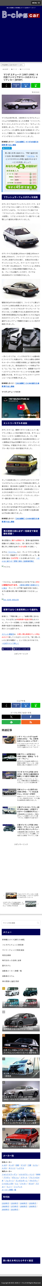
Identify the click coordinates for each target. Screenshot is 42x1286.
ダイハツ (12, 1168)
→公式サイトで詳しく (10, 643)
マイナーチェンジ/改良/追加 (13, 950)
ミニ (16, 1183)
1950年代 (32, 1203)
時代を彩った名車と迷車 (22, 649)
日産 (17, 1165)
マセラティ (33, 1180)
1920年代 (5, 1203)
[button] (38, 923)
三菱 (29, 1165)
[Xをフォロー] (11, 717)
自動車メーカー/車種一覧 (12, 970)
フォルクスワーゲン (9, 1174)
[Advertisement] (21, 41)
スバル (35, 1165)
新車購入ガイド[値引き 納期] (13, 939)
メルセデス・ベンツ (26, 1174)
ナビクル (30, 156)
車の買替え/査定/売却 (10, 981)
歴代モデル (6, 965)
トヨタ (4, 1165)
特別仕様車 (6, 955)
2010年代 (14, 1209)
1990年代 (32, 1206)
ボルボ (31, 1183)
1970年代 (14, 1206)
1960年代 (5, 1206)
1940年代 (23, 1203)
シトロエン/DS (7, 1183)
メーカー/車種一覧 (9, 1189)
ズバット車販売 (8, 634)
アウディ (6, 1177)
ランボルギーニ (22, 1180)
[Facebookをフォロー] (30, 717)
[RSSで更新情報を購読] (30, 722)
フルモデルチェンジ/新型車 (12, 944)
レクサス (20, 1168)
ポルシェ (15, 1177)
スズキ (4, 1168)
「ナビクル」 (12, 552)
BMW (38, 1174)
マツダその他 (8, 649)
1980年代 (23, 1206)
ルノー (9, 1186)
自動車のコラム (8, 976)
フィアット (18, 1186)
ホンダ (11, 1165)
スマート (24, 1177)
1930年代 (14, 1203)
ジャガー (23, 1183)
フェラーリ (9, 1180)
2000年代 (5, 1209)
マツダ (23, 1165)
